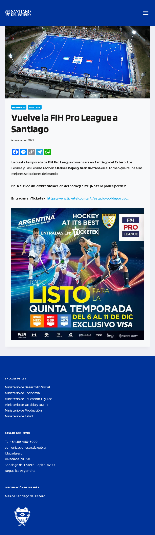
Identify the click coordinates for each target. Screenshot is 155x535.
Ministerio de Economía (22, 393)
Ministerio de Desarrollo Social (27, 387)
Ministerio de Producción (23, 410)
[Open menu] (145, 12)
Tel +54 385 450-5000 (21, 441)
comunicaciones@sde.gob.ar (26, 447)
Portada (35, 107)
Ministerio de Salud (19, 416)
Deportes (19, 107)
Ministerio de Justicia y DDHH (26, 404)
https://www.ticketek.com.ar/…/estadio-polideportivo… (88, 198)
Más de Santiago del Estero (25, 496)
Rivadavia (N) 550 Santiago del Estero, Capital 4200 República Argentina (30, 465)
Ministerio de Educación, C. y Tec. (28, 399)
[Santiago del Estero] (18, 13)
